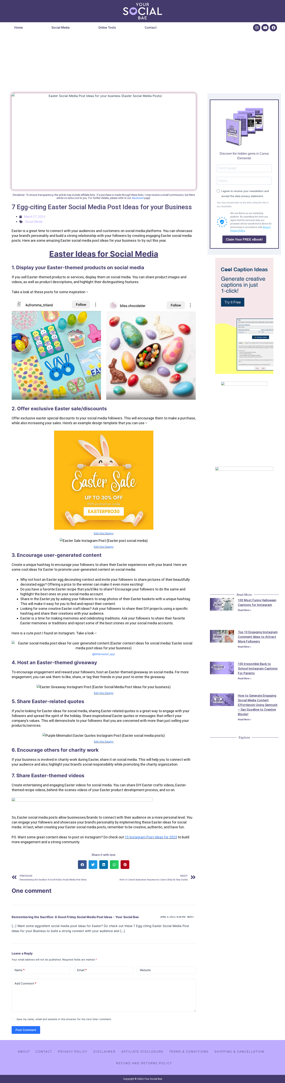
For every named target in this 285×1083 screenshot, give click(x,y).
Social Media (60, 27)
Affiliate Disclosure (142, 1051)
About (24, 1051)
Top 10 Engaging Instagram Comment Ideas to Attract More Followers (258, 636)
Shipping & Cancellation (239, 1051)
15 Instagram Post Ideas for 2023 (151, 837)
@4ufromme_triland (56, 395)
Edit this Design (103, 533)
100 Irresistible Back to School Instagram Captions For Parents (258, 668)
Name (20, 970)
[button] (178, 27)
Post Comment (26, 1030)
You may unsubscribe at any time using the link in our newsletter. (243, 204)
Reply (190, 917)
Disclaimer (104, 1051)
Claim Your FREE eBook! (244, 239)
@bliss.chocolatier (151, 395)
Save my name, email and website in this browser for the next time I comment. (64, 1019)
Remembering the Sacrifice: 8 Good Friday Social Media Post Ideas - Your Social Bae (75, 917)
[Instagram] (256, 27)
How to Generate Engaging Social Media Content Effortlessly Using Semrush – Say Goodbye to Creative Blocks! (257, 705)
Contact (151, 27)
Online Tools (107, 27)
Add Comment (25, 983)
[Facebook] (273, 27)
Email (82, 970)
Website (145, 970)
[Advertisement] (142, 62)
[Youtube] (265, 27)
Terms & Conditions (189, 1051)
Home (18, 27)
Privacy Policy (72, 1051)
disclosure (138, 198)
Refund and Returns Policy (144, 1063)
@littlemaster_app (103, 654)
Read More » (244, 610)
